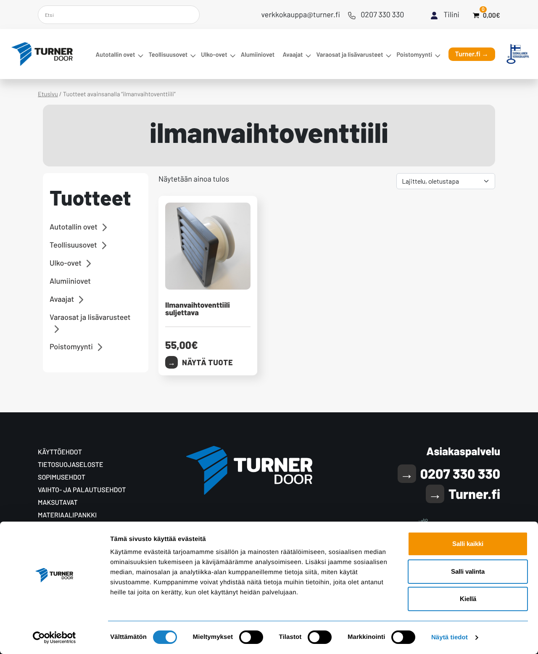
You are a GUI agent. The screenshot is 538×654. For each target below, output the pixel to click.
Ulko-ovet (214, 54)
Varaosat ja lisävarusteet (349, 54)
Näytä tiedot (449, 637)
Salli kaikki (467, 543)
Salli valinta (468, 571)
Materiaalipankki (67, 515)
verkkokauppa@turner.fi (300, 14)
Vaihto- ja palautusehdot (82, 490)
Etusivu (48, 94)
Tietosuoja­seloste (70, 465)
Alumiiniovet (258, 54)
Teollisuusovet (167, 54)
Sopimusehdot (61, 477)
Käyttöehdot (60, 452)
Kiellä (468, 598)
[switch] (251, 637)
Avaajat (292, 54)
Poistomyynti (414, 54)
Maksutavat (58, 502)
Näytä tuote (207, 362)
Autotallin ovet (115, 54)
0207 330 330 (382, 14)
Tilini (451, 14)
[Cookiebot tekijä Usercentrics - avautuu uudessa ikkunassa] (54, 637)
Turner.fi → (472, 54)
